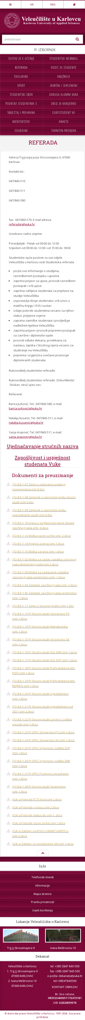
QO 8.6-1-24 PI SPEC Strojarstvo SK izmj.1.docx (43, 740)
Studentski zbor (21, 94)
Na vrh (42, 853)
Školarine (21, 76)
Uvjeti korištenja (42, 910)
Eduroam (21, 130)
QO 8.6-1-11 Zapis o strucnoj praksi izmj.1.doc (43, 606)
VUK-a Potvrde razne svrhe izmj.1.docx (38, 823)
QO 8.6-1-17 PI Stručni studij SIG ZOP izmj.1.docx (44, 660)
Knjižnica (63, 76)
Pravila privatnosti (42, 902)
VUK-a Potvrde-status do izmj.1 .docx (37, 815)
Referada (21, 67)
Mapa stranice (43, 894)
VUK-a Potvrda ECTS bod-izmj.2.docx (37, 799)
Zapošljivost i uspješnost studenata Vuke (42, 460)
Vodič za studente (64, 67)
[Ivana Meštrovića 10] (63, 935)
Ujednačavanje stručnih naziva (42, 446)
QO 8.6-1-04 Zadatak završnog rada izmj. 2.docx (44, 585)
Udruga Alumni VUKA (63, 94)
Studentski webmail (63, 58)
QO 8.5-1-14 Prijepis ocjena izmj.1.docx (38, 544)
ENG (53, 4)
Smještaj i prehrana (21, 112)
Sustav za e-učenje (21, 58)
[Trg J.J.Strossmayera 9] (21, 935)
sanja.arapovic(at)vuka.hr (25, 437)
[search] (77, 39)
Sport (21, 85)
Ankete (64, 121)
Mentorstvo (21, 121)
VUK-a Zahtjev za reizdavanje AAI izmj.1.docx (43, 844)
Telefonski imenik (43, 877)
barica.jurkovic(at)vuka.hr (25, 408)
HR (32, 4)
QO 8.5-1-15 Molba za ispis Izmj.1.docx (38, 551)
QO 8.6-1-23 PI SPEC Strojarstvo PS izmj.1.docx (43, 732)
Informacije (42, 885)
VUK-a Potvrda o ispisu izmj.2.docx (35, 807)
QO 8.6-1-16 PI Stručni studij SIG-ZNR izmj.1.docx (44, 652)
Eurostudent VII (63, 112)
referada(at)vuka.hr (22, 224)
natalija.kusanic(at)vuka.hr (26, 423)
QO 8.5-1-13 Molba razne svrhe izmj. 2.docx (41, 536)
